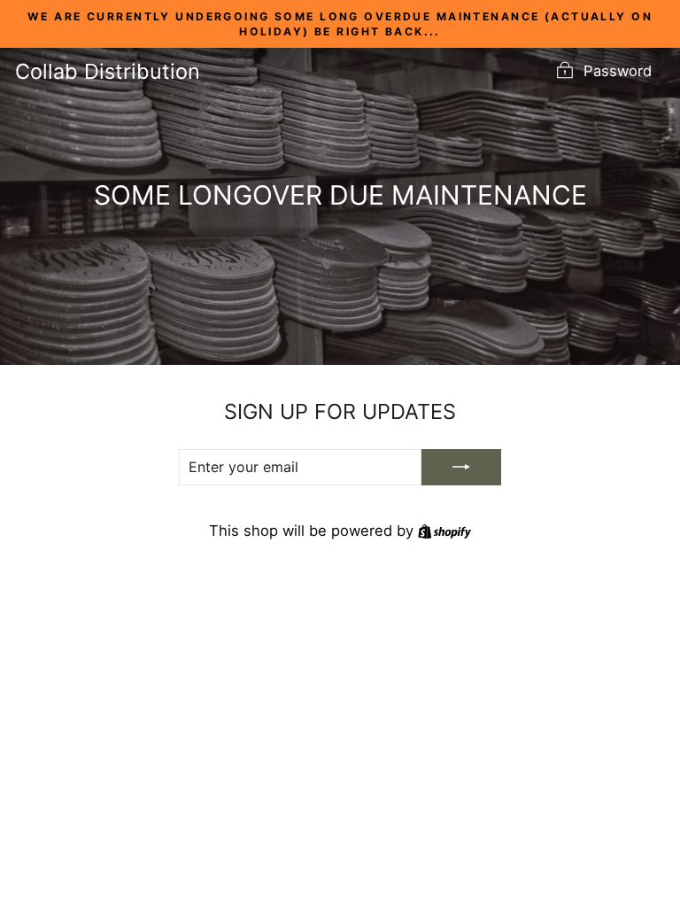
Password (617, 71)
